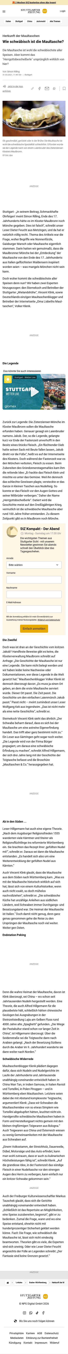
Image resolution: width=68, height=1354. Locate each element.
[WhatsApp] (30, 1312)
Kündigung (15, 1342)
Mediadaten (17, 1337)
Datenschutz (52, 1333)
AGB (39, 1333)
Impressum (41, 1342)
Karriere (30, 1333)
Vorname (10, 573)
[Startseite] (7, 1282)
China (29, 21)
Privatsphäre (16, 1333)
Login (62, 11)
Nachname (11, 587)
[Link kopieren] (32, 88)
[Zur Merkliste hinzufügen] (63, 88)
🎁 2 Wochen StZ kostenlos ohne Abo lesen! (34, 2)
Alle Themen (55, 21)
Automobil (41, 21)
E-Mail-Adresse (13, 602)
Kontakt (28, 1342)
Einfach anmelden (34, 628)
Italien (8, 21)
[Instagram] (24, 1312)
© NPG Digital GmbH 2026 (34, 1303)
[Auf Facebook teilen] (39, 88)
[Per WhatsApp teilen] (54, 88)
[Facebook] (43, 1312)
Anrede (9, 558)
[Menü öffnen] (4, 11)
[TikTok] (37, 1312)
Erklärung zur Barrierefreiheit (42, 1337)
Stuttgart (19, 21)
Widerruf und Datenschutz (49, 620)
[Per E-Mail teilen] (47, 88)
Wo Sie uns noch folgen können (36, 1321)
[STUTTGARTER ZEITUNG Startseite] (34, 11)
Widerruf (54, 1342)
